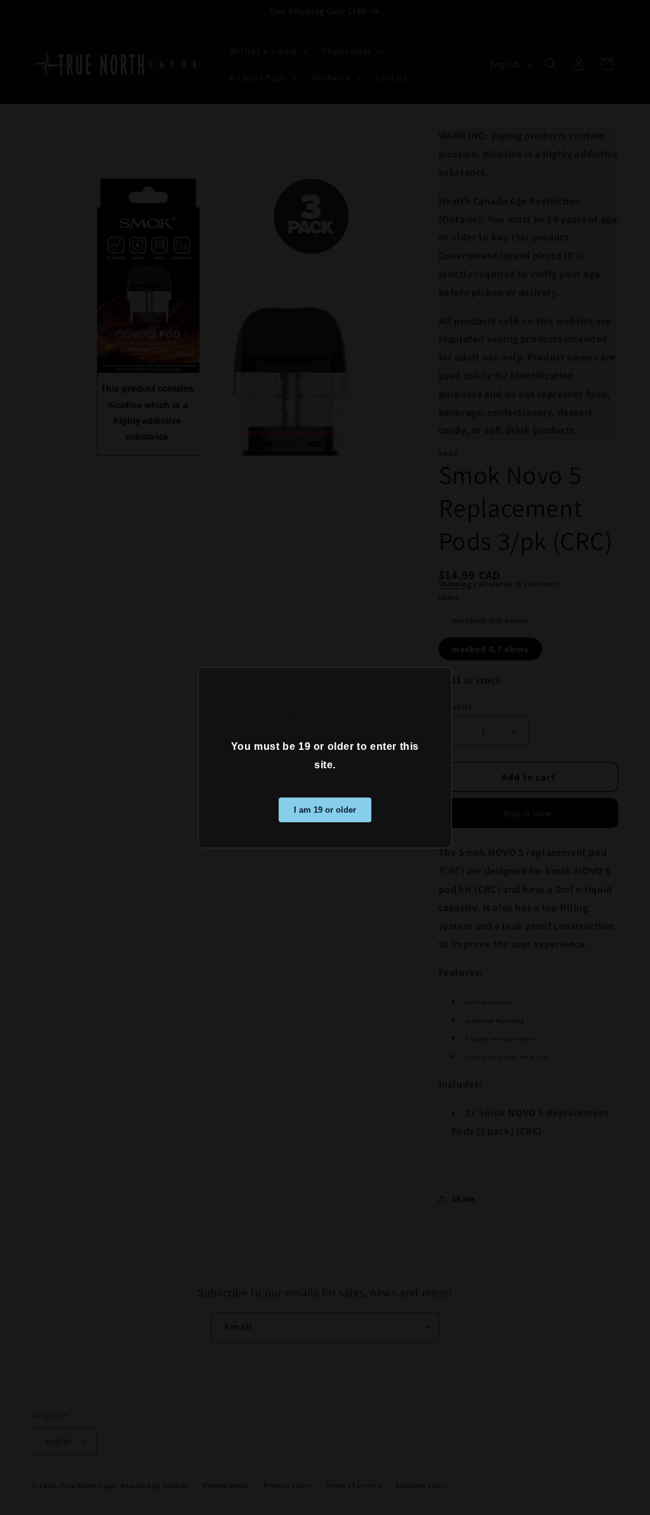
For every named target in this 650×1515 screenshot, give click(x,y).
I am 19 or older (325, 810)
